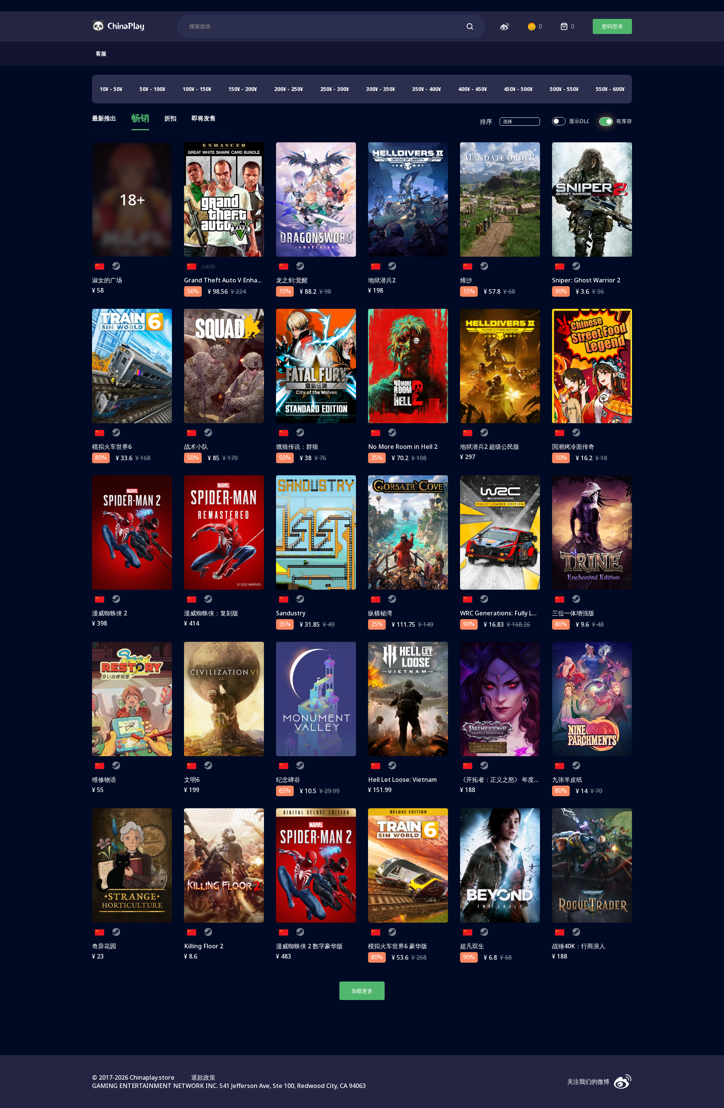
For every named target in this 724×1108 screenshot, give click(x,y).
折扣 (170, 119)
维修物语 (104, 779)
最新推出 (104, 119)
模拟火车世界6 (112, 446)
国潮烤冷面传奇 (573, 446)
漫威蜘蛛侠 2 (109, 613)
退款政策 (203, 1077)
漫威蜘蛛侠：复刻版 (211, 613)
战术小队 (196, 446)
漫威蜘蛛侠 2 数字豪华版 (309, 946)
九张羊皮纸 (567, 779)
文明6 (191, 779)
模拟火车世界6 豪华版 (397, 946)
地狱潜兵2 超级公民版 (489, 446)
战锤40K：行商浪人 (578, 946)
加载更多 (362, 990)
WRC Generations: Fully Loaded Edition (516, 613)
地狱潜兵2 (382, 280)
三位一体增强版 (573, 613)
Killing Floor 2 (203, 946)
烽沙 (466, 280)
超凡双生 (472, 946)
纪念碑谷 (288, 779)
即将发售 (204, 119)
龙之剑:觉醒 (292, 280)
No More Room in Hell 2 (402, 446)
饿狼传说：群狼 (297, 446)
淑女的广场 (107, 280)
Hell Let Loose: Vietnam (402, 779)
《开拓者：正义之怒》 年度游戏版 (506, 779)
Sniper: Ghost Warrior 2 (586, 280)
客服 (101, 53)
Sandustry (290, 613)
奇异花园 (104, 946)
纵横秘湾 (380, 613)
